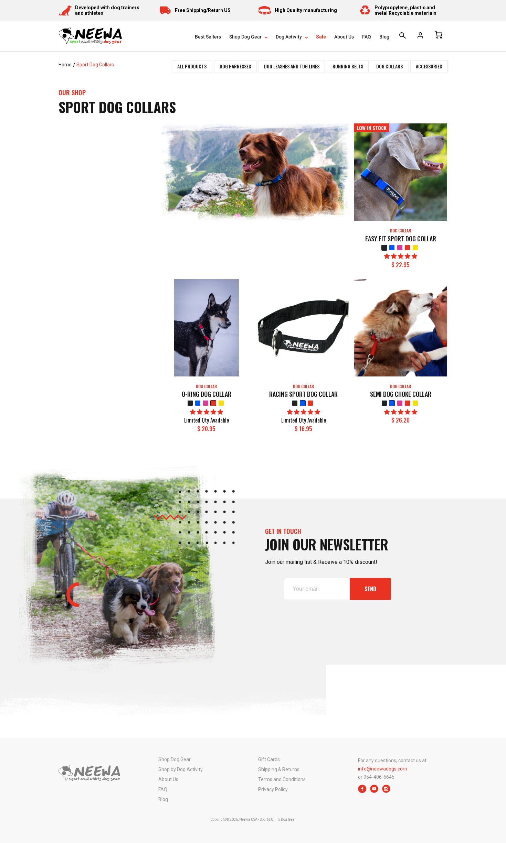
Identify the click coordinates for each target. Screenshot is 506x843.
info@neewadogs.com (382, 768)
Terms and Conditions (282, 779)
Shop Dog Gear (246, 37)
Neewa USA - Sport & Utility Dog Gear (267, 819)
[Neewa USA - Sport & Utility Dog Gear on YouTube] (374, 791)
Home (65, 64)
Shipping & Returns (278, 769)
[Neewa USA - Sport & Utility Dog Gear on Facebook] (362, 791)
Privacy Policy (273, 789)
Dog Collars (389, 66)
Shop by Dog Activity (180, 769)
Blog (384, 37)
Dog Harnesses (235, 66)
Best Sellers (208, 37)
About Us (344, 37)
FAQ (366, 37)
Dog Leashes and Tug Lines (291, 66)
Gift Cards (269, 759)
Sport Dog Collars (95, 64)
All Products (192, 66)
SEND (370, 589)
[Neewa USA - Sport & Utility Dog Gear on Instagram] (386, 791)
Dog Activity (289, 37)
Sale (321, 37)
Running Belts (348, 66)
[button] (400, 256)
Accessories (429, 66)
